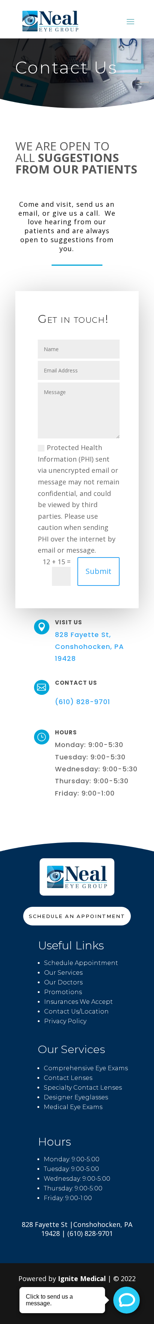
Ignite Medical (82, 1278)
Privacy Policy (65, 1021)
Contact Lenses (68, 1077)
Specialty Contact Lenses (83, 1087)
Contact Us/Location (76, 1011)
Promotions (63, 992)
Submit (98, 571)
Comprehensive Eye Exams (86, 1068)
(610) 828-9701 (82, 701)
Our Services (63, 972)
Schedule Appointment (81, 963)
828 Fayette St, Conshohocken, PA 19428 (89, 646)
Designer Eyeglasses (76, 1097)
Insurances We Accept (78, 1001)
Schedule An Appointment (77, 916)
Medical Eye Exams (73, 1107)
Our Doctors (63, 982)
